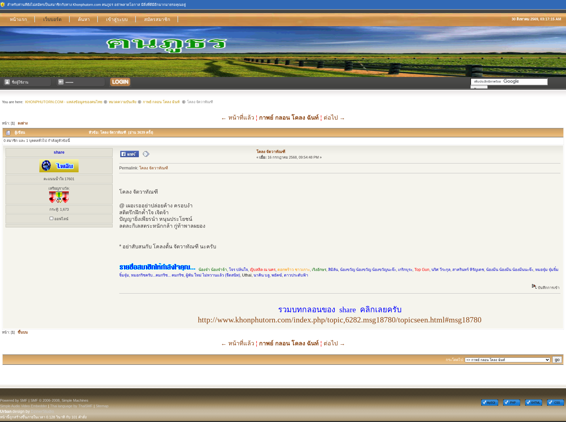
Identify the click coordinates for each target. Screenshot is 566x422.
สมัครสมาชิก (157, 19)
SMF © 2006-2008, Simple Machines (59, 400)
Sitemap (102, 406)
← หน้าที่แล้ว (237, 117)
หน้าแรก (18, 19)
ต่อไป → (334, 117)
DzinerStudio (42, 411)
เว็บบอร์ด (52, 19)
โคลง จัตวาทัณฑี (270, 151)
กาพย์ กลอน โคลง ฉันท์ (161, 102)
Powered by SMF (14, 400)
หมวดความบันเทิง (122, 102)
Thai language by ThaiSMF (71, 406)
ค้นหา (84, 19)
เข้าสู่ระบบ (117, 19)
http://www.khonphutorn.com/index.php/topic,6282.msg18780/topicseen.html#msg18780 (339, 320)
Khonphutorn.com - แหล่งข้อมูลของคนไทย (63, 102)
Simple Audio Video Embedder (23, 406)
